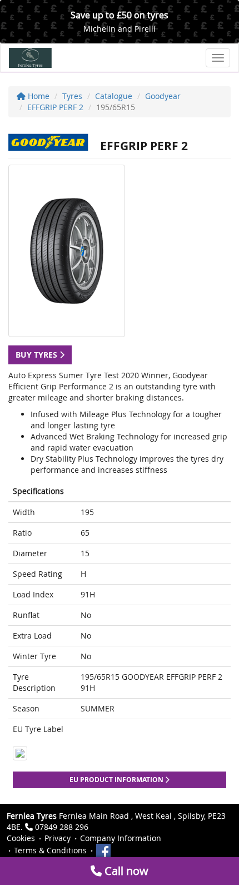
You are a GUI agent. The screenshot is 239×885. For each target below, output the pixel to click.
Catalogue (113, 96)
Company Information (120, 838)
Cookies (21, 838)
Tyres (72, 96)
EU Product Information (117, 779)
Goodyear (163, 96)
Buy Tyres (37, 354)
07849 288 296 (61, 827)
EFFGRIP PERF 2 (55, 107)
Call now (125, 870)
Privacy (57, 838)
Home (37, 96)
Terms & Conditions (50, 850)
